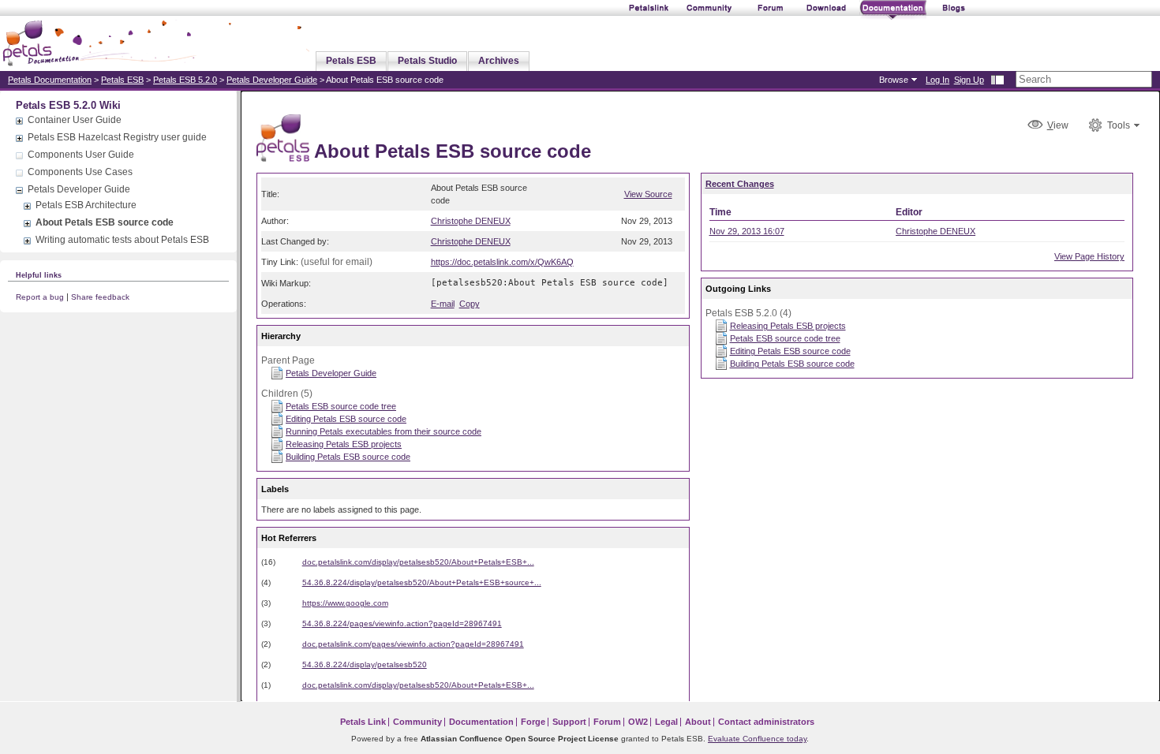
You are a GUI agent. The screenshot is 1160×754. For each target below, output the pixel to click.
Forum (607, 721)
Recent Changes (739, 183)
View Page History (1089, 256)
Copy (469, 303)
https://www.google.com (345, 603)
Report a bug (40, 297)
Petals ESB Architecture (86, 205)
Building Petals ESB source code (348, 456)
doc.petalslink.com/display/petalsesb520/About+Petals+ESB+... (418, 562)
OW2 (638, 721)
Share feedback (100, 297)
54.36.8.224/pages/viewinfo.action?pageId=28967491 (402, 623)
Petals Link (363, 721)
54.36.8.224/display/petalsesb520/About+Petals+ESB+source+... (421, 582)
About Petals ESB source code (105, 222)
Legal (666, 721)
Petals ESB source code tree (341, 406)
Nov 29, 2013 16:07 (746, 231)
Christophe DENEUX (471, 221)
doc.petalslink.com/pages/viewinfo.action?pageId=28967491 (413, 644)
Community (417, 721)
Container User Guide (75, 119)
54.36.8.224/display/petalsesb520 (364, 664)
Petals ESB (351, 60)
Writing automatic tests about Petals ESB (122, 239)
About (698, 721)
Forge (533, 721)
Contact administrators (766, 721)
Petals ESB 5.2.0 (185, 79)
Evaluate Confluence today (757, 738)
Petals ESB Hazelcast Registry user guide (117, 137)
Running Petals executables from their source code (383, 431)
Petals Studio (427, 60)
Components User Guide (81, 154)
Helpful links (39, 275)
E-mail (443, 303)
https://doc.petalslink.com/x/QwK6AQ (502, 262)
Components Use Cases (80, 171)
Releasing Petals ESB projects (344, 444)
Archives (498, 60)
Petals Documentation (50, 79)
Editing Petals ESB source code (346, 419)
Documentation (481, 721)
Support (569, 721)
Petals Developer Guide (271, 79)
